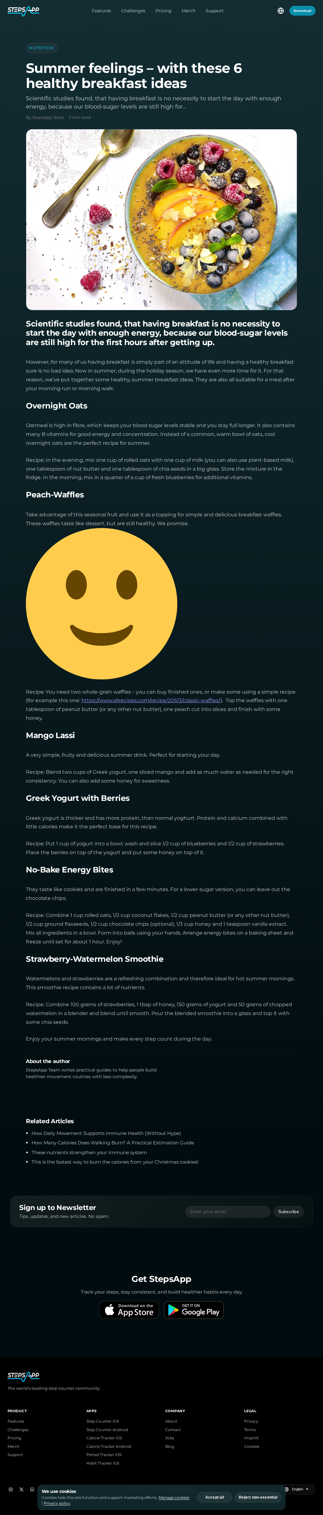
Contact (173, 1430)
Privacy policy (57, 1503)
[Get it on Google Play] (194, 1310)
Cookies (251, 1446)
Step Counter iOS (102, 1421)
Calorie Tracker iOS (104, 1438)
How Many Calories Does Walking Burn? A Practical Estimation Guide (113, 1143)
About (171, 1421)
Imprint (251, 1438)
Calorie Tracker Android (108, 1446)
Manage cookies (174, 1497)
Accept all (214, 1497)
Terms (250, 1430)
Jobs (169, 1438)
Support (215, 11)
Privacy (251, 1421)
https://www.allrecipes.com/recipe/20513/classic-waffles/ (150, 700)
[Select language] (280, 10)
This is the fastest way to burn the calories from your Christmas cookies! (115, 1162)
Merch (189, 11)
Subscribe (288, 1211)
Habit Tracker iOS (102, 1463)
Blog (169, 1446)
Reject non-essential (258, 1497)
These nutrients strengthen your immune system (89, 1152)
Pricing (164, 11)
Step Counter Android (107, 1430)
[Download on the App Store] (129, 1310)
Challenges (133, 11)
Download (302, 11)
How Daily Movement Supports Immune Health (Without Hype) (106, 1133)
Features (101, 11)
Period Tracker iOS (103, 1455)
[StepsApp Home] (23, 10)
